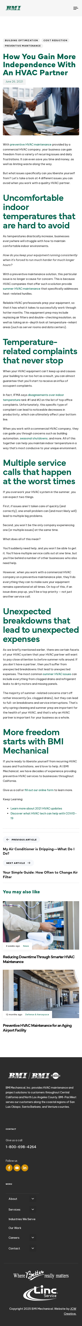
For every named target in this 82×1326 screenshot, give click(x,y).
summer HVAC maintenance (21, 288)
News (26, 946)
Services (14, 1209)
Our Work (15, 1228)
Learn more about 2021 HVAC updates (36, 808)
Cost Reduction (55, 40)
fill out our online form (39, 790)
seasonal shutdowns (34, 438)
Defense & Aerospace (37, 1014)
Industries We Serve (22, 1219)
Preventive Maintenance (23, 45)
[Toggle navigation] (65, 8)
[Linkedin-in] (24, 1167)
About (13, 1199)
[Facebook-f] (9, 1167)
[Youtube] (17, 1167)
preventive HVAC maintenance (30, 144)
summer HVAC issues (57, 674)
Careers (14, 1237)
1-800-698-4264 (21, 1147)
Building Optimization (21, 40)
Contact (14, 1248)
